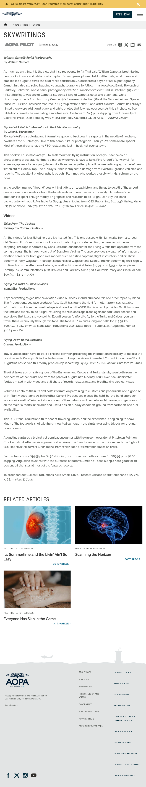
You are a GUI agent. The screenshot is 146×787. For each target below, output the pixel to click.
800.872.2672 (11, 705)
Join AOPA (84, 679)
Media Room (121, 683)
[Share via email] (139, 45)
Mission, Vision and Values (89, 695)
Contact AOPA (123, 672)
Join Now (123, 14)
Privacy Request (124, 775)
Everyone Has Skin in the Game (30, 619)
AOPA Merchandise (125, 753)
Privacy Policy (123, 731)
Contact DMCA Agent (127, 764)
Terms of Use (122, 705)
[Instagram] (26, 775)
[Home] (8, 24)
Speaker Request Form (91, 726)
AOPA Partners (86, 719)
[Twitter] (18, 775)
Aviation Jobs (122, 742)
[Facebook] (9, 775)
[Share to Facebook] (120, 45)
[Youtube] (34, 775)
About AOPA (85, 672)
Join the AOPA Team (89, 711)
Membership (85, 687)
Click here (96, 4)
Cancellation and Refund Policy (125, 718)
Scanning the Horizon (93, 554)
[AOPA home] (12, 15)
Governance (85, 704)
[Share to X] (126, 45)
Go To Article (61, 564)
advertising (121, 694)
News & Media (21, 24)
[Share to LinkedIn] (132, 45)
